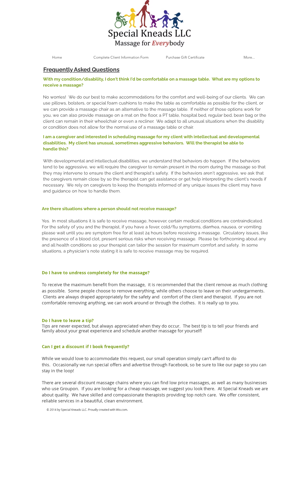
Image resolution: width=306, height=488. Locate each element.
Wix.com (121, 409)
